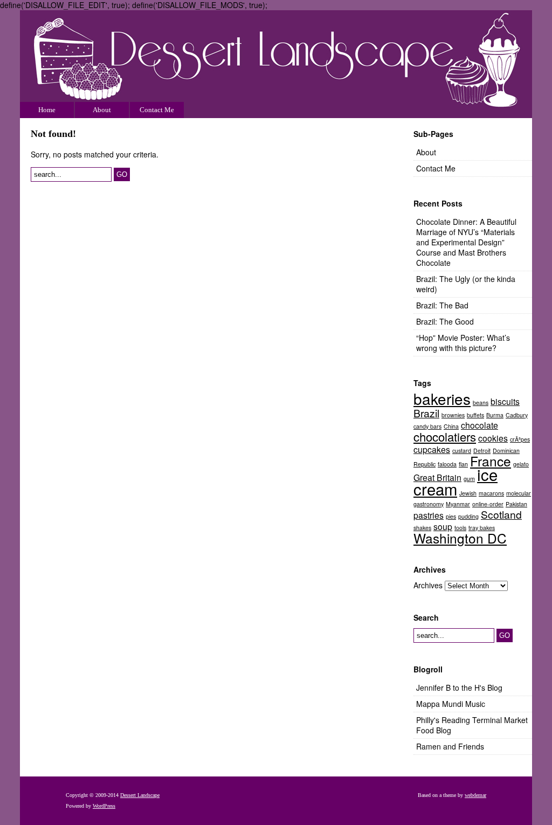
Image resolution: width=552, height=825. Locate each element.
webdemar (475, 795)
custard (461, 450)
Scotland (501, 514)
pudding (468, 516)
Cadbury (517, 415)
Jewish (468, 493)
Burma (494, 415)
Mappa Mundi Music (450, 703)
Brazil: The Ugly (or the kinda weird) (465, 283)
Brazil (426, 412)
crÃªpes (520, 439)
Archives (428, 585)
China (451, 426)
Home (47, 110)
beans (480, 402)
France (490, 460)
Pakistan (516, 504)
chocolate (479, 425)
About (102, 110)
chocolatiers (444, 436)
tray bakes (481, 528)
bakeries (442, 398)
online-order (487, 504)
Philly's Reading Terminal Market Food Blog (472, 724)
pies (451, 516)
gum (469, 479)
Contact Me (157, 110)
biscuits (505, 401)
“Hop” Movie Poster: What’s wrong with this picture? (463, 342)
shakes (422, 528)
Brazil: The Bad (442, 305)
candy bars (427, 426)
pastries (428, 515)
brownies (453, 415)
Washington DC (460, 537)
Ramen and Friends (450, 746)
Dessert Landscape (276, 64)
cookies (493, 438)
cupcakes (431, 449)
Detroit (482, 450)
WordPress (104, 806)
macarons (491, 493)
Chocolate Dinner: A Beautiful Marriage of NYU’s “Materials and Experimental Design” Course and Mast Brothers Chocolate (466, 242)
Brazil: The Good (445, 321)
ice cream (455, 481)
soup (442, 526)
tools (460, 528)
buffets (475, 415)
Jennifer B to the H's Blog (459, 687)
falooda (447, 464)
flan (463, 464)
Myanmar (458, 504)
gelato (521, 464)
